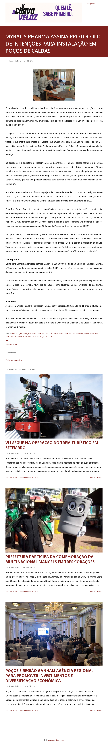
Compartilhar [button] (11, 344)
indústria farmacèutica (38, 334)
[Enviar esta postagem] (6, 341)
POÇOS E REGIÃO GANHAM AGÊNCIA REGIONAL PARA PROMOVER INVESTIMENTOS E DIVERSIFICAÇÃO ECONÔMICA (49, 675)
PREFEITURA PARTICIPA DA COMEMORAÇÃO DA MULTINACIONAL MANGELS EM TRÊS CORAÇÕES (50, 559)
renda (34, 337)
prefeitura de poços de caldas (18, 337)
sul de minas (48, 337)
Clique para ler (96, 477)
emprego (23, 334)
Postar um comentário (13, 360)
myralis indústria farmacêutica (62, 334)
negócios (79, 334)
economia (15, 334)
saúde (39, 337)
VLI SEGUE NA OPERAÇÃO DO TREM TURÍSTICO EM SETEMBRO (51, 445)
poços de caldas (91, 334)
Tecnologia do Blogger (55, 740)
